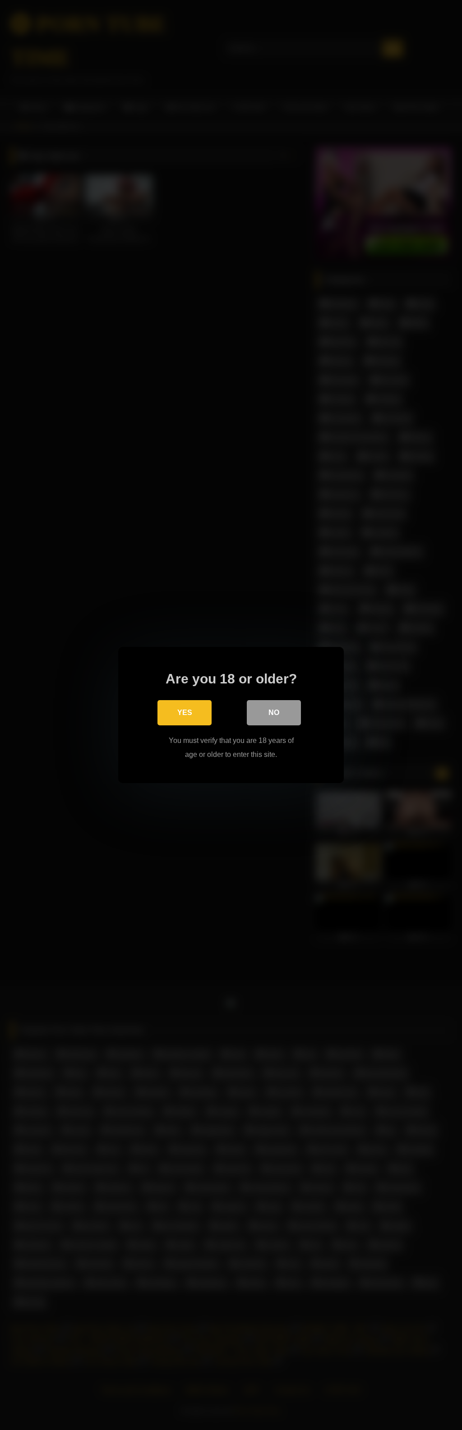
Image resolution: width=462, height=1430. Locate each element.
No (273, 712)
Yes (184, 712)
